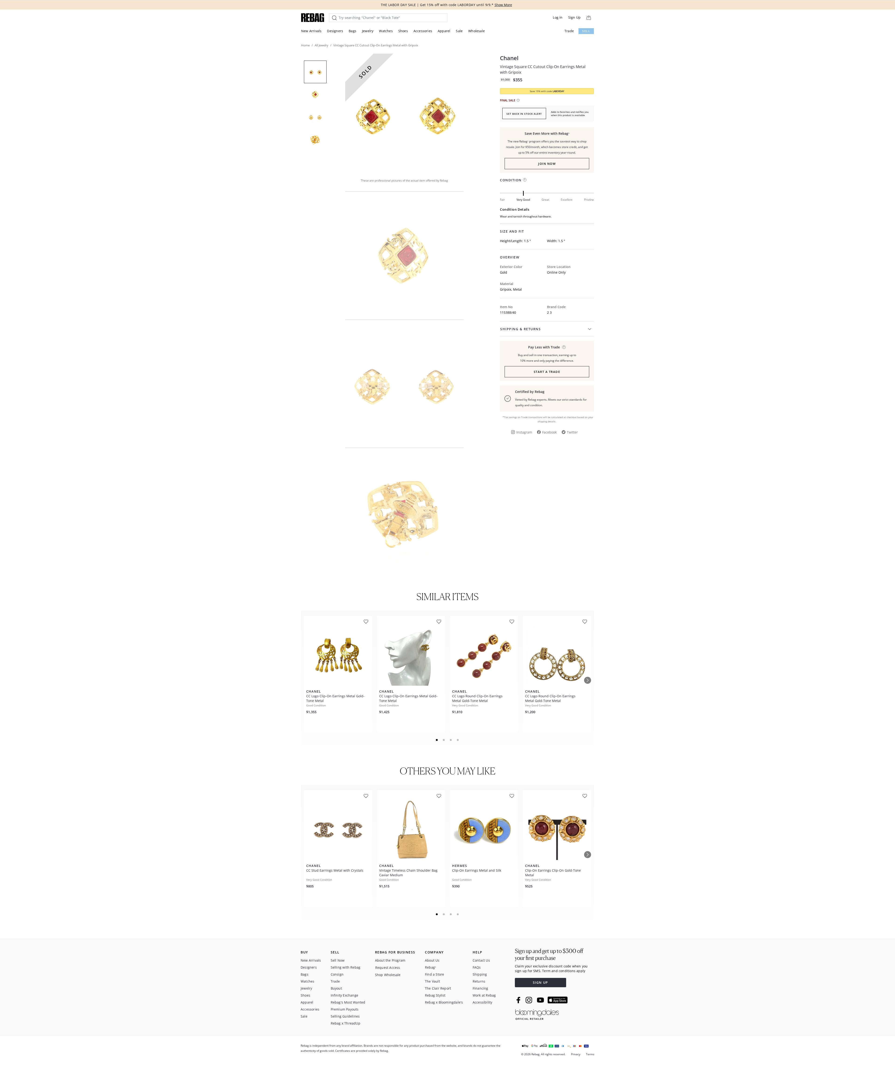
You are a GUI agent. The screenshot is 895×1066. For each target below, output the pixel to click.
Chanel (509, 58)
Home (305, 45)
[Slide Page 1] (437, 740)
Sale (459, 31)
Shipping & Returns (520, 329)
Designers (335, 31)
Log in (557, 17)
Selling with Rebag (346, 967)
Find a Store (434, 974)
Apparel (444, 31)
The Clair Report (438, 988)
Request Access (387, 967)
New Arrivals (311, 31)
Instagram (524, 432)
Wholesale (476, 31)
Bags (352, 31)
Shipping (480, 974)
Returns (479, 981)
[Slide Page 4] (458, 740)
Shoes (403, 31)
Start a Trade (547, 372)
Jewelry (367, 31)
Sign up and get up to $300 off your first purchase (549, 954)
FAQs (477, 967)
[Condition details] (525, 180)
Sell (586, 31)
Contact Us (481, 960)
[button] (404, 113)
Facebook (549, 432)
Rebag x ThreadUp (345, 1023)
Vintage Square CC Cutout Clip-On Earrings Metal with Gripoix (542, 69)
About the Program (390, 960)
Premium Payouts (345, 1009)
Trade (569, 31)
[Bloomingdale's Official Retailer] (537, 1013)
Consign (337, 974)
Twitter (572, 432)
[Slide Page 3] (451, 740)
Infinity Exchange (344, 995)
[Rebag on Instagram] (529, 1000)
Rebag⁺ (430, 967)
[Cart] (588, 17)
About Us (432, 960)
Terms (590, 1054)
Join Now (547, 164)
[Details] (564, 347)
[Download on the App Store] (557, 1000)
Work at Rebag (484, 995)
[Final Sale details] (518, 100)
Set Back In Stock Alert (524, 113)
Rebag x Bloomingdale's (444, 1002)
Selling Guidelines (345, 1016)
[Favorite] (366, 621)
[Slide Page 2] (444, 740)
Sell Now (338, 960)
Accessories (422, 31)
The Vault (432, 981)
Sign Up (574, 17)
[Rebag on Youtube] (541, 1000)
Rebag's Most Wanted (348, 1002)
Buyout (336, 988)
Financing (480, 988)
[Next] (587, 680)
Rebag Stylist (435, 995)
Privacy (575, 1054)
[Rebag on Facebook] (519, 1000)
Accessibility (482, 1002)
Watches (385, 31)
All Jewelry (321, 45)
